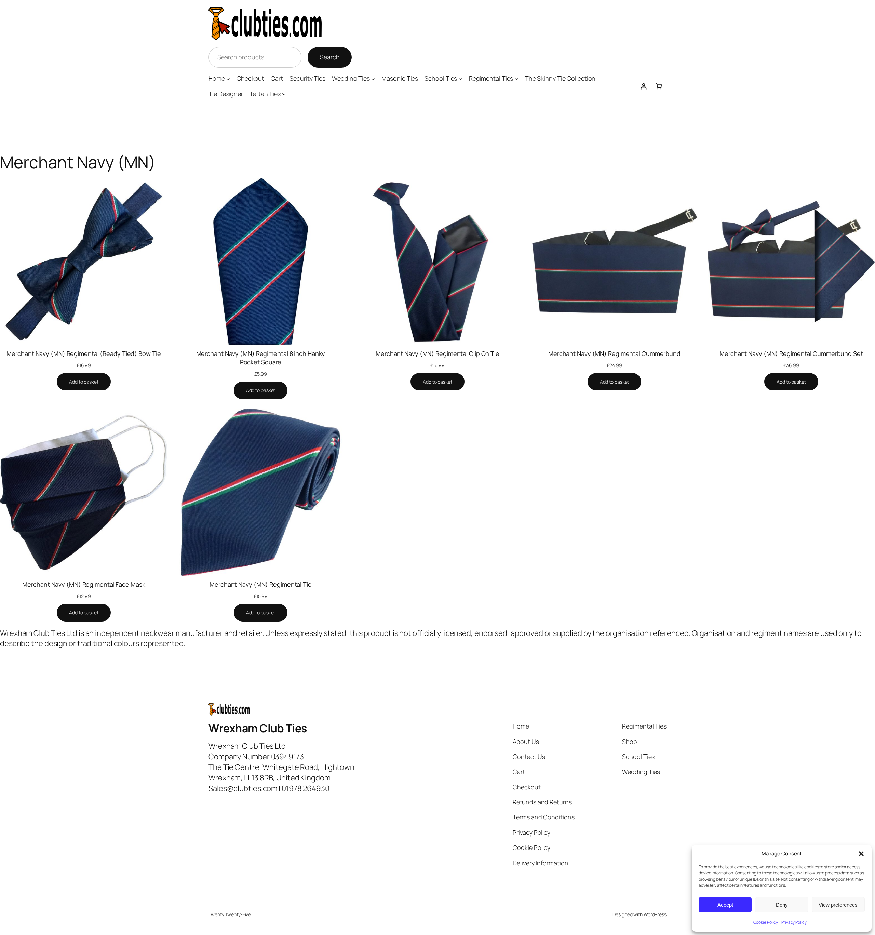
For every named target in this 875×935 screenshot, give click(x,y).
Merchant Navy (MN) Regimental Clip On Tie (437, 353)
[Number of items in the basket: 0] (659, 86)
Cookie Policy (765, 922)
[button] (861, 853)
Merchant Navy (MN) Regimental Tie (261, 584)
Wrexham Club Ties (257, 728)
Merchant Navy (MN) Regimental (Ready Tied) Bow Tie (83, 353)
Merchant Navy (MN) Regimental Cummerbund (614, 353)
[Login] (643, 86)
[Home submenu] (228, 79)
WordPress (655, 914)
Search (329, 57)
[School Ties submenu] (460, 79)
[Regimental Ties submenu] (517, 79)
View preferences (838, 905)
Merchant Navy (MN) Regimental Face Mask (83, 584)
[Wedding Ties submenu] (373, 79)
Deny (782, 905)
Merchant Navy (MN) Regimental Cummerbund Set (791, 353)
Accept (725, 905)
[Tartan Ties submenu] (284, 94)
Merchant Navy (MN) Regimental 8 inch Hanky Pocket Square (260, 357)
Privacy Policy (794, 922)
